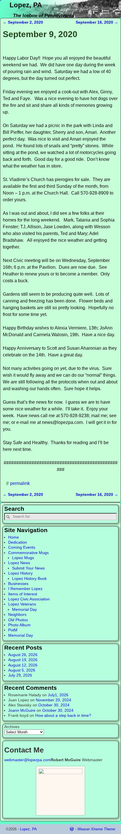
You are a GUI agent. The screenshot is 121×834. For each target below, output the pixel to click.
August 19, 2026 (22, 659)
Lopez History (20, 573)
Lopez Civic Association (29, 599)
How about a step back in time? (63, 715)
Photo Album (19, 625)
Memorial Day (24, 609)
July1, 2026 (58, 695)
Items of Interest (22, 594)
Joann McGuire (21, 710)
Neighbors (17, 614)
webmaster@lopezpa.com (27, 760)
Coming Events (21, 547)
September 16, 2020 (97, 22)
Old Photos (18, 620)
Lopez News (19, 562)
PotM (12, 630)
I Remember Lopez (25, 588)
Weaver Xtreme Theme (96, 829)
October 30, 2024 (54, 705)
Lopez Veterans (22, 604)
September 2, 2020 (23, 22)
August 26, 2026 (22, 654)
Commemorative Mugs (28, 552)
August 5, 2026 (21, 670)
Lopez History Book (29, 578)
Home (13, 537)
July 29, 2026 (20, 675)
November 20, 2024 (53, 700)
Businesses (18, 583)
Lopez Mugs (23, 557)
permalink (20, 483)
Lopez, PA (26, 5)
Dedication (17, 542)
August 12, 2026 (22, 665)
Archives (11, 726)
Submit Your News (28, 568)
